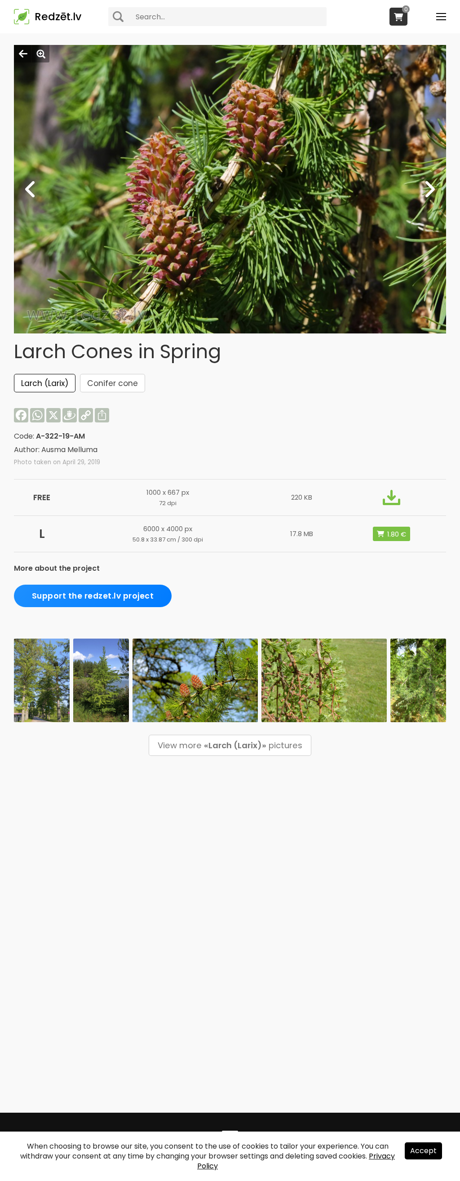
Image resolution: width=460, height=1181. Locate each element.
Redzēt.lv (58, 16)
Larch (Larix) (44, 383)
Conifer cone (112, 383)
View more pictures (230, 745)
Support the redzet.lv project (93, 595)
